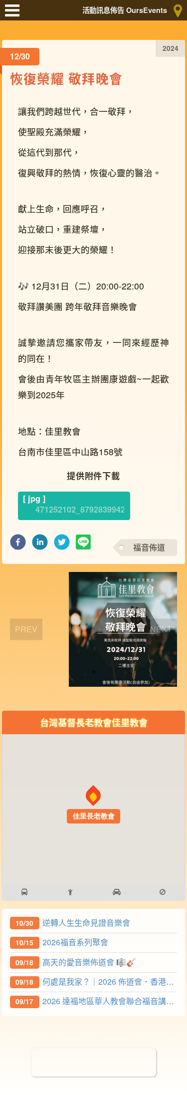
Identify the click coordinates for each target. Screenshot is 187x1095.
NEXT (161, 629)
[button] (18, 544)
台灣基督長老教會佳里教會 (94, 722)
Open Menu (15, 14)
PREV (26, 629)
